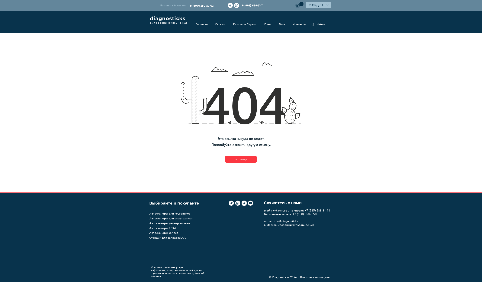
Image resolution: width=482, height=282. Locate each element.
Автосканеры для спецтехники (170, 218)
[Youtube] (250, 203)
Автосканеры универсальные (169, 223)
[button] (299, 4)
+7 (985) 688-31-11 (317, 210)
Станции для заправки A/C (167, 237)
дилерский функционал (168, 22)
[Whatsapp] (236, 5)
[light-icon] (244, 203)
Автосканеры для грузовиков (170, 213)
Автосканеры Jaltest (163, 232)
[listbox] (318, 5)
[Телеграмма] (230, 5)
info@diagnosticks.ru (287, 221)
